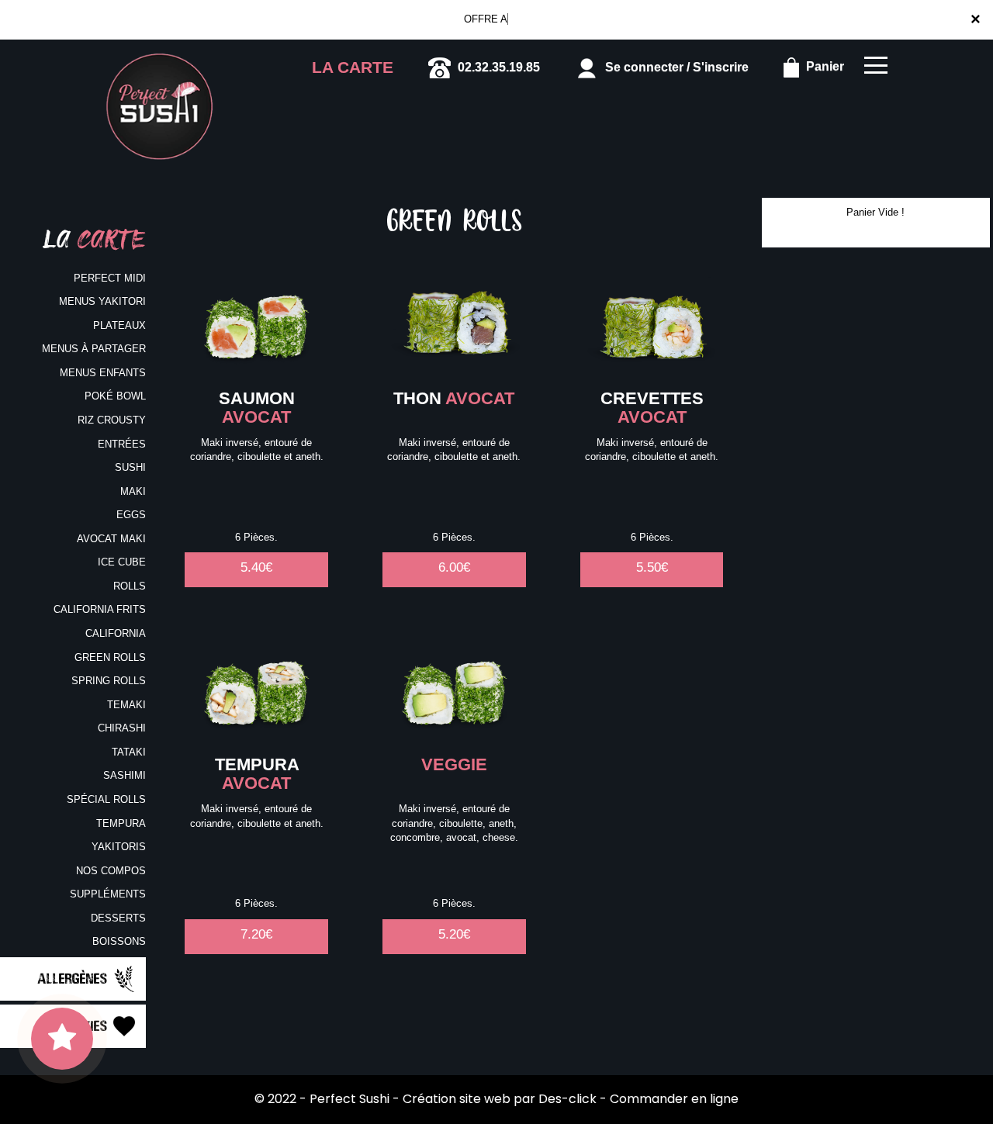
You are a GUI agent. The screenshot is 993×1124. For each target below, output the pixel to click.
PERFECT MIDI (110, 278)
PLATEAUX (119, 325)
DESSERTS (118, 918)
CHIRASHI (122, 728)
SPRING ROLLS (108, 681)
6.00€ (454, 567)
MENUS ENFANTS (103, 373)
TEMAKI (126, 705)
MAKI (133, 491)
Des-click (567, 1099)
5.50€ (652, 567)
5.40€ (256, 567)
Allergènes (73, 977)
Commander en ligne (674, 1099)
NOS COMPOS (111, 871)
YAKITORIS (119, 847)
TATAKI (129, 752)
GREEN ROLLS (110, 657)
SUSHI (130, 467)
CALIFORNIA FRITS (100, 609)
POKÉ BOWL (115, 396)
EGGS (131, 514)
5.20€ (454, 934)
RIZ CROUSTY (112, 420)
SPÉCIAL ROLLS (106, 799)
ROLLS (129, 586)
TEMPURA (121, 823)
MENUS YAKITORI (102, 301)
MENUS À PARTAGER (94, 348)
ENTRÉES (122, 444)
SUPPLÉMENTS (108, 894)
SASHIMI (124, 775)
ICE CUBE (122, 562)
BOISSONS (119, 941)
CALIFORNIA (115, 633)
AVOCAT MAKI (111, 539)
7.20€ (256, 934)
